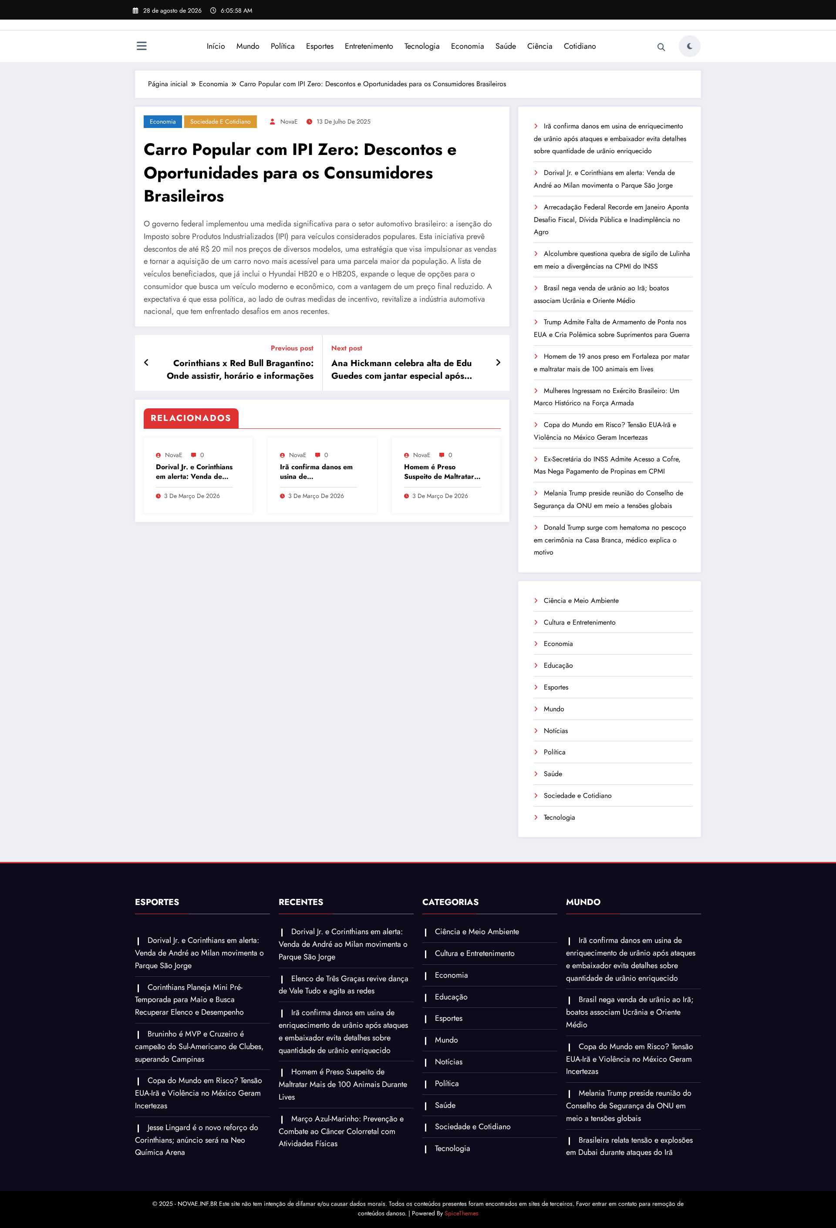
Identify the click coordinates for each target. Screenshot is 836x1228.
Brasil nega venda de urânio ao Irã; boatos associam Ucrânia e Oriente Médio (630, 1012)
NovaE (289, 121)
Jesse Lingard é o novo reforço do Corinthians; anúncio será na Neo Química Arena (196, 1140)
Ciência (540, 46)
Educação (558, 665)
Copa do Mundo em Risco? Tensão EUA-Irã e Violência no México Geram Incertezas (198, 1093)
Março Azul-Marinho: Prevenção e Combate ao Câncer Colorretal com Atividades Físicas (341, 1131)
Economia (467, 46)
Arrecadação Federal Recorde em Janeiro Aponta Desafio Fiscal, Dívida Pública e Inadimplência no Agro (611, 219)
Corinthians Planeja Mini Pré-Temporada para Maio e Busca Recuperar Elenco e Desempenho (189, 1000)
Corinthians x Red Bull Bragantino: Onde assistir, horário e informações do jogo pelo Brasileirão (240, 369)
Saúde (506, 46)
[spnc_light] (690, 46)
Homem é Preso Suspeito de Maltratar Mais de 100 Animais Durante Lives (439, 472)
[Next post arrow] (498, 363)
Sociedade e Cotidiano (220, 121)
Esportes (320, 46)
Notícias (556, 731)
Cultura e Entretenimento (580, 622)
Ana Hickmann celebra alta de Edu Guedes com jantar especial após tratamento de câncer (401, 369)
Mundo (248, 46)
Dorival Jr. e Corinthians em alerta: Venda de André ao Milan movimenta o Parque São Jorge (194, 472)
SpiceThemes (462, 1213)
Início (216, 46)
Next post (346, 348)
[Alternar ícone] (141, 47)
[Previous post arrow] (146, 363)
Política (283, 46)
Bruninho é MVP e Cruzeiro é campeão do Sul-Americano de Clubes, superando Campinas (199, 1046)
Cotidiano (580, 46)
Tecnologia (422, 46)
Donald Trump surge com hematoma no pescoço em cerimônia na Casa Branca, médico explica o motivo (610, 540)
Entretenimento (369, 46)
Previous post (292, 348)
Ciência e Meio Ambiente (581, 600)
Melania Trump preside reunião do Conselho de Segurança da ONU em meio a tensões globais (628, 1105)
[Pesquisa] (661, 47)
